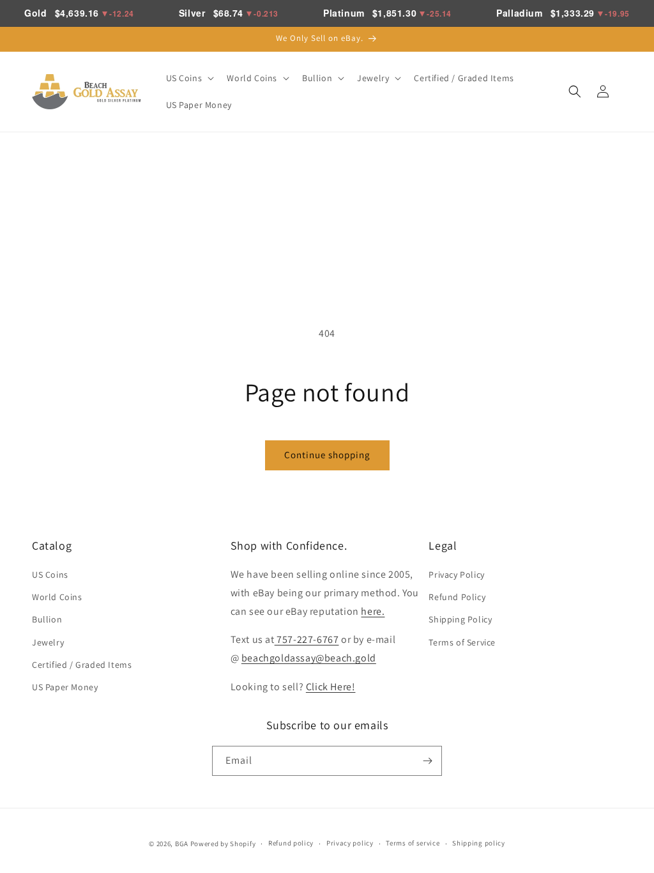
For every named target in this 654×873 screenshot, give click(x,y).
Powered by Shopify (223, 843)
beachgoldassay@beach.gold (308, 658)
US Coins (50, 574)
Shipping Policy (460, 619)
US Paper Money (65, 687)
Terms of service (412, 842)
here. (372, 611)
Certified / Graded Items (82, 664)
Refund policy (291, 842)
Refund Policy (457, 597)
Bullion (47, 619)
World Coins (57, 597)
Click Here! (331, 686)
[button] (189, 78)
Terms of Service (462, 642)
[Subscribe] (427, 761)
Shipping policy (478, 842)
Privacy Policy (456, 574)
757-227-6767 (307, 639)
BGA (181, 843)
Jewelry (48, 642)
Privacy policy (350, 842)
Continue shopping (327, 455)
